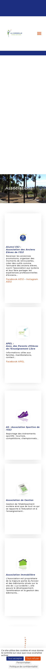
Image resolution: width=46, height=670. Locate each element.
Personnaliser (23, 662)
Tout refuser (32, 658)
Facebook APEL (15, 361)
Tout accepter (15, 658)
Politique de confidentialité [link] (23, 666)
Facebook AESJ (15, 279)
